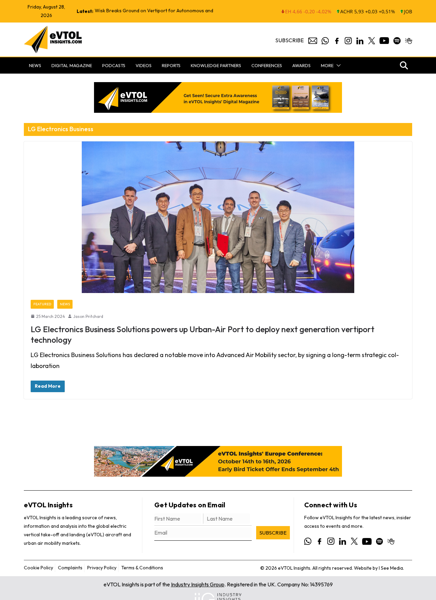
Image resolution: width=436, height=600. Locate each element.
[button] (337, 65)
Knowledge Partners (216, 65)
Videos (144, 65)
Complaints (70, 568)
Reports (171, 65)
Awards (301, 65)
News (35, 65)
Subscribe (289, 40)
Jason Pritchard (88, 316)
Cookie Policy (38, 568)
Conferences (266, 65)
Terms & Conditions (142, 568)
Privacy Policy (101, 568)
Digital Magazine (71, 65)
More (327, 65)
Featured (42, 304)
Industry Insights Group (197, 584)
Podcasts (113, 65)
